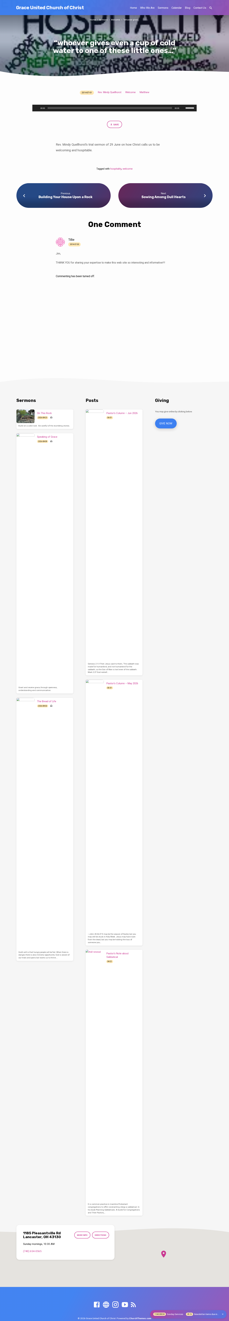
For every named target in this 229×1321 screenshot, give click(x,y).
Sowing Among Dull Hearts (163, 197)
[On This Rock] (25, 416)
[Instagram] (115, 1304)
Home (133, 7)
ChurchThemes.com (140, 1318)
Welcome (115, 19)
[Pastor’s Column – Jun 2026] (95, 535)
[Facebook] (96, 1304)
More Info (82, 1235)
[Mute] (183, 108)
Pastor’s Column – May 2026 (122, 683)
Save (116, 124)
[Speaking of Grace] (25, 559)
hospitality (115, 168)
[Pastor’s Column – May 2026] (95, 805)
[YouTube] (125, 1304)
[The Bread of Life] (25, 823)
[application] (114, 108)
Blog (187, 7)
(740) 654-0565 (32, 1251)
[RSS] (133, 1304)
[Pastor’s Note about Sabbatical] (95, 1075)
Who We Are (147, 7)
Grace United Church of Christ (50, 7)
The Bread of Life (46, 701)
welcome (128, 168)
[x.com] (106, 1304)
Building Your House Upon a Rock (66, 197)
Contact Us (199, 7)
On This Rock (44, 413)
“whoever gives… (131, 19)
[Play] (36, 108)
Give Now (165, 423)
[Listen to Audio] (51, 417)
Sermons (163, 7)
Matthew (144, 92)
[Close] (223, 1314)
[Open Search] (211, 8)
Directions (100, 1235)
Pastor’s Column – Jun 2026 (122, 413)
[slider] (190, 108)
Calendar (176, 7)
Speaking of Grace (47, 436)
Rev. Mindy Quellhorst (109, 92)
